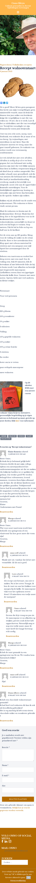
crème (3, 436)
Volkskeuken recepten (22, 65)
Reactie (6, 747)
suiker (21, 436)
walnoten (5, 439)
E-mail (5, 776)
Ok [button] (29, 877)
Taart (29, 436)
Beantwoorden (6, 512)
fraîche (12, 436)
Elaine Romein (14, 452)
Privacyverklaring (18, 880)
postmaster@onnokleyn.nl (16, 851)
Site (3, 786)
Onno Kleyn (18, 3)
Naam (5, 765)
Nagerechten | (6, 65)
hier (17, 421)
